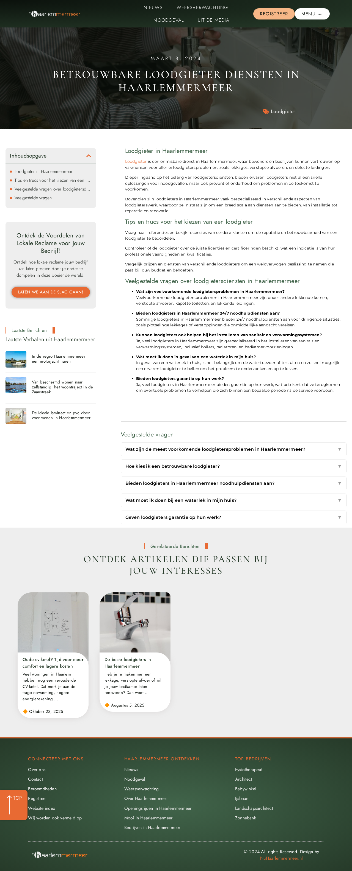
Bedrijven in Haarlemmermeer (152, 827)
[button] (88, 156)
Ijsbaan (241, 798)
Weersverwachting (202, 7)
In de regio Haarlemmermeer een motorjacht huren (58, 358)
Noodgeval (168, 20)
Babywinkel (245, 789)
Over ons (36, 769)
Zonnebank (245, 818)
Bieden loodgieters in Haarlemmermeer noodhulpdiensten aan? (233, 483)
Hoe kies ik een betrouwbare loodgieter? (233, 466)
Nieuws (153, 7)
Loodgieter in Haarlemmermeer (44, 171)
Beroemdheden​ (42, 789)
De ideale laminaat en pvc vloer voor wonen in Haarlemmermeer (61, 415)
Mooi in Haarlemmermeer (148, 818)
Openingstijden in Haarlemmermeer (157, 808)
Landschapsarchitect (254, 808)
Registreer (37, 798)
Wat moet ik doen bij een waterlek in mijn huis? (233, 500)
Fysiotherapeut (248, 769)
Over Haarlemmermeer (145, 798)
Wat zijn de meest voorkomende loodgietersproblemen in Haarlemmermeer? (233, 449)
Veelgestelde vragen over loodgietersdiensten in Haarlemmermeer (53, 189)
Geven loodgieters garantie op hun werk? (233, 517)
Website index (41, 808)
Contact (35, 779)
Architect (243, 779)
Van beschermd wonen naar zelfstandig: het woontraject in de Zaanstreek (62, 387)
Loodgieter (283, 111)
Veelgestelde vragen (33, 198)
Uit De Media (213, 20)
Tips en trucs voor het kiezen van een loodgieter (53, 180)
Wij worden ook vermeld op (55, 818)
